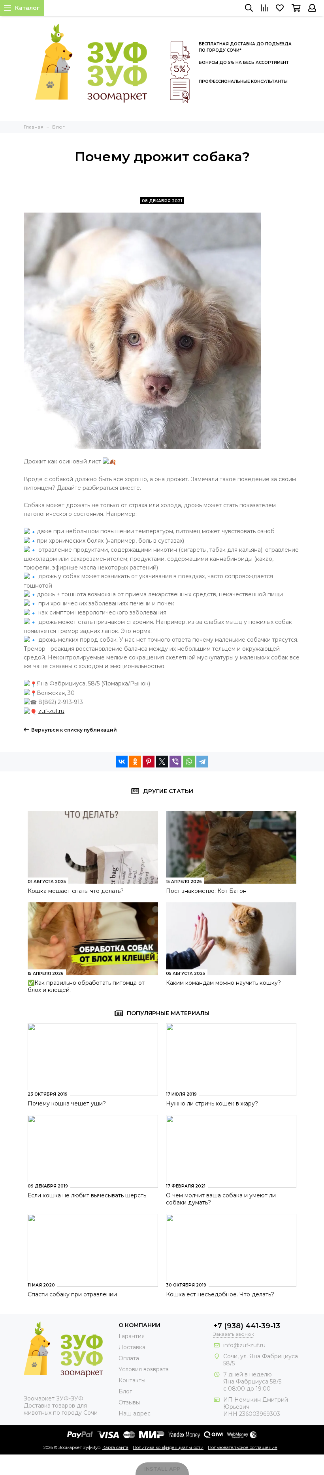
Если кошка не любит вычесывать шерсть (87, 1195)
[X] (162, 761)
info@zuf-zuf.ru (244, 1345)
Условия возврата (144, 1369)
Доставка (132, 1347)
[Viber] (175, 761)
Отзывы (129, 1402)
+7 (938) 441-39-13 (246, 1326)
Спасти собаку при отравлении (72, 1294)
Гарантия (132, 1336)
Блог (125, 1391)
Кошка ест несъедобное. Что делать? (220, 1294)
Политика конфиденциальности (168, 1447)
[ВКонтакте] (122, 761)
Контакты (132, 1380)
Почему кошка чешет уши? (67, 1103)
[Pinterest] (148, 761)
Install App (162, 1469)
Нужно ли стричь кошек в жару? (212, 1103)
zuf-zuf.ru (51, 711)
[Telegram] (202, 761)
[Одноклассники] (135, 761)
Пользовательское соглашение (242, 1447)
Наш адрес (135, 1413)
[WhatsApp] (189, 761)
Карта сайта (115, 1447)
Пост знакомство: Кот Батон (206, 890)
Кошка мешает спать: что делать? (76, 890)
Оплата (129, 1358)
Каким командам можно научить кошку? (223, 982)
